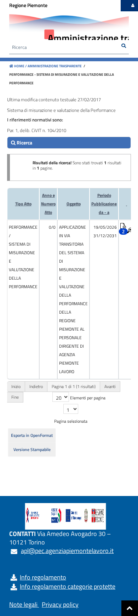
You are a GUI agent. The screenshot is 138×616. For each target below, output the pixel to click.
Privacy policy (60, 604)
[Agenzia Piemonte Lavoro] (69, 28)
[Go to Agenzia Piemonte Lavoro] (65, 516)
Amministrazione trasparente (54, 66)
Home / (20, 66)
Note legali (23, 604)
